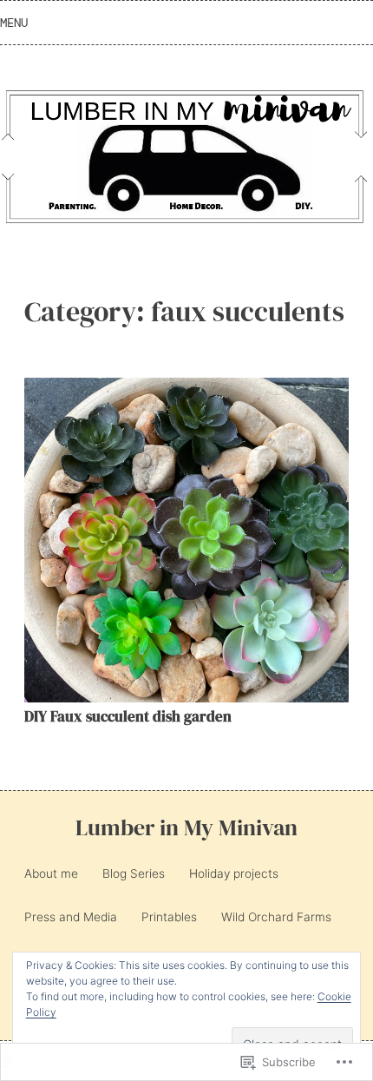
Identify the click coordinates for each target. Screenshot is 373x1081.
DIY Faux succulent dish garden (128, 717)
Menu (14, 22)
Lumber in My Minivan (186, 827)
